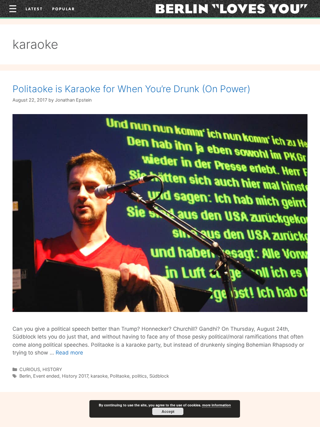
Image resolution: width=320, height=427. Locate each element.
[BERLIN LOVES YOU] (232, 8)
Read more (69, 352)
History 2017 (75, 376)
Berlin (25, 376)
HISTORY (52, 369)
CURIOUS (29, 369)
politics (139, 376)
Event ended (46, 376)
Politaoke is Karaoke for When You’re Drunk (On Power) (131, 88)
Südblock (159, 376)
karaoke (99, 376)
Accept (168, 411)
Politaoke (119, 376)
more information (216, 405)
